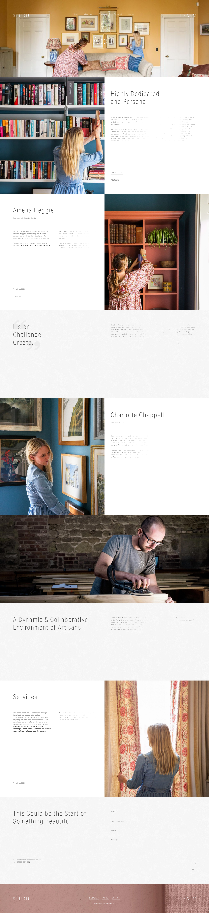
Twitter (105, 898)
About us (88, 14)
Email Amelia (19, 289)
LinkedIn (116, 898)
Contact (131, 14)
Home (76, 14)
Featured (118, 14)
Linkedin (17, 296)
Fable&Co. (110, 903)
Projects (103, 14)
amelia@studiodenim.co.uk (29, 860)
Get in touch (117, 172)
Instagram (94, 898)
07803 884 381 (23, 862)
